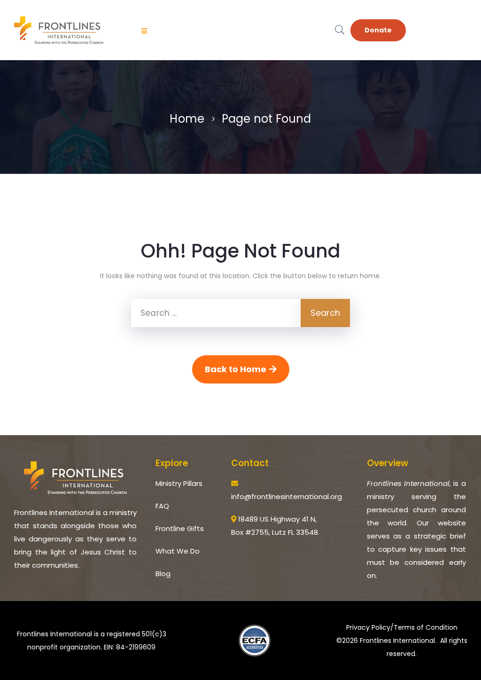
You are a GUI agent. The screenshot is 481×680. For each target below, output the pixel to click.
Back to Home (235, 369)
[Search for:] (216, 313)
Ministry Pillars (178, 483)
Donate (378, 30)
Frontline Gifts (179, 528)
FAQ (162, 506)
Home (187, 118)
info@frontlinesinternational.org (286, 496)
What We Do (177, 551)
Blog (163, 573)
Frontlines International (397, 640)
